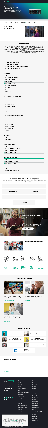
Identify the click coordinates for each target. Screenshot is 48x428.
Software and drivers (21, 411)
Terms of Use (9, 426)
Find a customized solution (23, 267)
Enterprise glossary (35, 401)
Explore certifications (15, 268)
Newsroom (34, 388)
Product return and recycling (22, 407)
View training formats (31, 267)
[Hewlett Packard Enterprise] (6, 1)
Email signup (34, 399)
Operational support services (22, 405)
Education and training (35, 397)
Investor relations (21, 396)
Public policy (20, 400)
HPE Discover (34, 384)
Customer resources (37, 391)
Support (20, 403)
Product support (7, 388)
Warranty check (20, 413)
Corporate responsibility (22, 388)
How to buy (6, 386)
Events (33, 382)
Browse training (5, 268)
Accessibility (20, 384)
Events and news (36, 380)
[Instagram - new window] (8, 397)
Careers (19, 386)
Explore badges (27, 300)
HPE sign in (34, 409)
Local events (34, 386)
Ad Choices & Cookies (15, 426)
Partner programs (35, 420)
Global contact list (7, 371)
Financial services (35, 403)
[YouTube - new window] (4, 399)
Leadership (20, 398)
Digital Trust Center (35, 395)
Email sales (6, 390)
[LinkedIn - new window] (4, 397)
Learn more (40, 268)
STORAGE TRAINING (18, 20)
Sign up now (6, 321)
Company (20, 380)
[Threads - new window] (10, 397)
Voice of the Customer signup (37, 411)
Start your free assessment (9, 300)
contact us (41, 49)
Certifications (34, 416)
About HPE (20, 382)
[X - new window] (6, 397)
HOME (6, 20)
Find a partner (34, 418)
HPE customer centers (35, 407)
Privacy (5, 426)
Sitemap (21, 426)
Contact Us (34, 393)
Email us (5, 367)
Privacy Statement (14, 420)
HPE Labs (19, 390)
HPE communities (35, 405)
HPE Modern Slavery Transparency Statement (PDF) (23, 393)
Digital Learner (36, 224)
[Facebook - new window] (12, 397)
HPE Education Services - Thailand (12, 20)
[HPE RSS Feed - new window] (6, 399)
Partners (34, 414)
